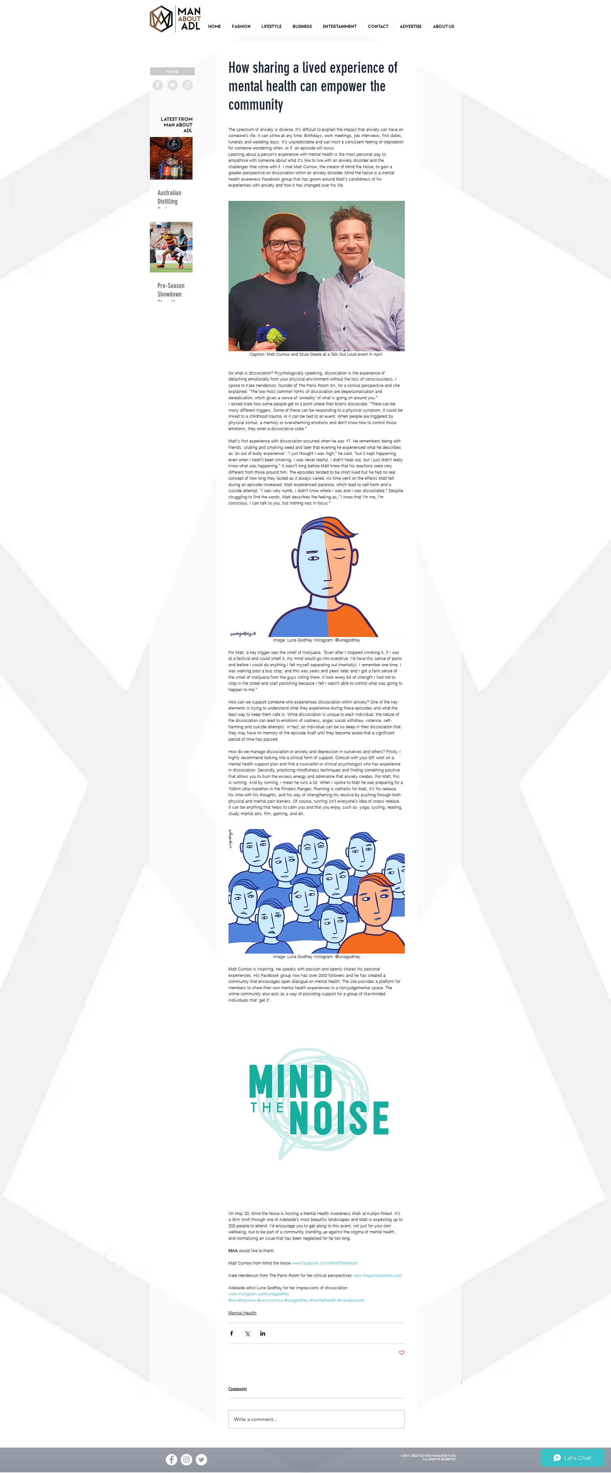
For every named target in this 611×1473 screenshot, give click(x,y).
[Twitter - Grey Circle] (172, 85)
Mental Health (242, 1313)
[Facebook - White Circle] (171, 1459)
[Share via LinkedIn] (263, 1333)
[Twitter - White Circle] (201, 1459)
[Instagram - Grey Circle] (187, 85)
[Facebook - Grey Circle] (157, 85)
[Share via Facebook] (231, 1333)
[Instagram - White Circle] (186, 1459)
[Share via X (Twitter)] (247, 1333)
